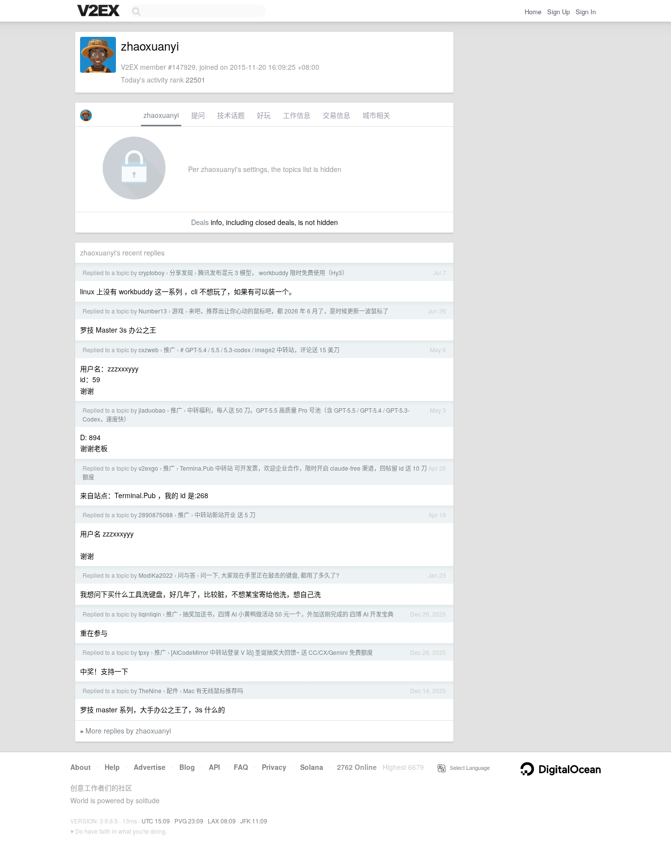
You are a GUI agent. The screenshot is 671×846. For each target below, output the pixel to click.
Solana (311, 767)
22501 (195, 80)
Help (112, 767)
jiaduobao (152, 410)
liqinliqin (150, 614)
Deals (200, 222)
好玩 (264, 115)
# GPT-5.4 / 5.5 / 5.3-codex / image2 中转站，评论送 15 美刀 (259, 349)
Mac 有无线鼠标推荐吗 (213, 690)
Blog (187, 767)
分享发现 (181, 272)
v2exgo (148, 468)
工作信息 (296, 115)
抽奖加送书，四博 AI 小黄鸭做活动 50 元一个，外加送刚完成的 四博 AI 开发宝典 (288, 614)
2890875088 (156, 514)
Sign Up (558, 11)
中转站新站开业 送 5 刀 (225, 514)
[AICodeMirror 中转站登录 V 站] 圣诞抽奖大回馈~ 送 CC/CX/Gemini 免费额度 (272, 652)
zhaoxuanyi (161, 115)
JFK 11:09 (253, 821)
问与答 (187, 575)
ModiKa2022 (156, 575)
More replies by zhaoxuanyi (128, 730)
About (80, 767)
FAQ (241, 767)
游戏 (178, 311)
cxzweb (149, 349)
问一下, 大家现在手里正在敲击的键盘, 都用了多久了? (269, 575)
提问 (198, 115)
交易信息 (336, 115)
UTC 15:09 (155, 821)
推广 (169, 349)
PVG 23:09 (188, 821)
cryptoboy (152, 272)
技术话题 (231, 115)
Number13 (153, 311)
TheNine (150, 690)
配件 (172, 690)
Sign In (586, 11)
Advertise (150, 767)
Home (533, 11)
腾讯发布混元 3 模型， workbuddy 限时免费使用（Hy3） (273, 272)
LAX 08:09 (222, 821)
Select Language (468, 767)
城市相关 (376, 115)
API (214, 767)
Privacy (274, 767)
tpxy (144, 652)
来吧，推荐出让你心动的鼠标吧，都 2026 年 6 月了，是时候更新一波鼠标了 (289, 311)
